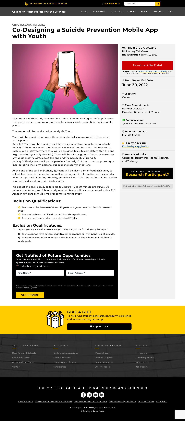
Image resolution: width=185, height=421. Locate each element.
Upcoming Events (145, 357)
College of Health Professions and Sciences (39, 11)
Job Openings (143, 367)
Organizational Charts (23, 362)
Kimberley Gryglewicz (135, 146)
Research (116, 12)
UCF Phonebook (103, 367)
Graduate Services (62, 357)
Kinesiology (130, 401)
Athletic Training (25, 401)
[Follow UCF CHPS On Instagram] (89, 394)
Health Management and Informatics (90, 401)
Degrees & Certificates (64, 362)
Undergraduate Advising (65, 353)
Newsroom (141, 353)
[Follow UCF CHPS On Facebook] (83, 394)
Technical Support (104, 357)
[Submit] (157, 4)
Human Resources (104, 362)
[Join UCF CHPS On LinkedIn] (102, 394)
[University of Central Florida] (46, 3)
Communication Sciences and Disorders (53, 401)
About (84, 12)
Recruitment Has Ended (147, 65)
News (144, 12)
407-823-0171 (109, 407)
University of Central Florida (93, 411)
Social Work (161, 401)
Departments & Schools (24, 353)
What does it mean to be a (147, 173)
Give (170, 12)
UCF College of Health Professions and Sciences (92, 388)
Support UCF (100, 326)
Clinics (131, 12)
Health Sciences (116, 401)
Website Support (103, 353)
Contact (16, 367)
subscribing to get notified (152, 71)
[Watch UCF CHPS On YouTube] (95, 394)
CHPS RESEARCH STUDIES (28, 24)
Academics (99, 12)
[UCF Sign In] (111, 3)
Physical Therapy (146, 401)
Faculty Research (21, 357)
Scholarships (59, 367)
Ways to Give (142, 362)
